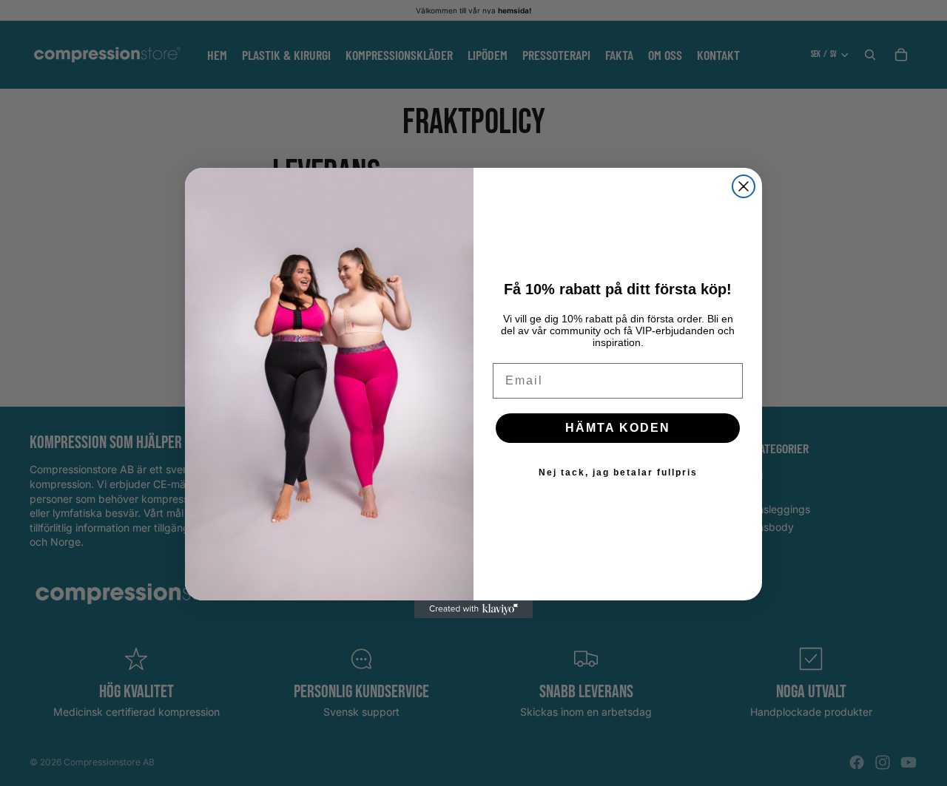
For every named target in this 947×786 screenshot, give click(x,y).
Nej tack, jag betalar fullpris (618, 472)
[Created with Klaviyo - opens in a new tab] (473, 609)
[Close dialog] (743, 186)
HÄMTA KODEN (617, 427)
